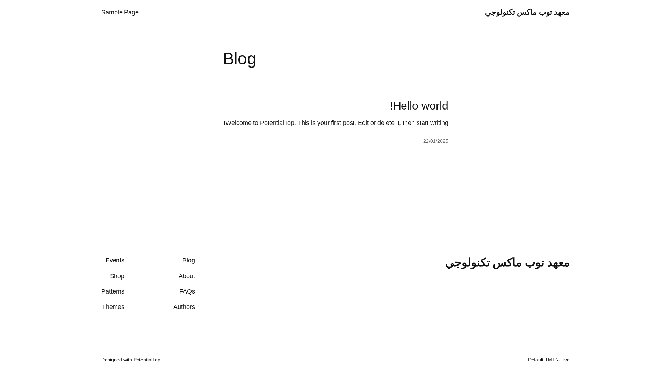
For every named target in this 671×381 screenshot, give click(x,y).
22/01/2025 (435, 141)
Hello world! (419, 105)
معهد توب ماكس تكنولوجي (527, 12)
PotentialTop (147, 359)
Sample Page (120, 12)
